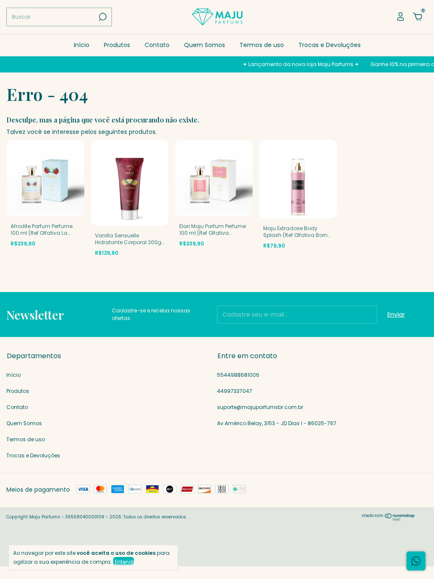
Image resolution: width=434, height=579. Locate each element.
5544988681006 (238, 375)
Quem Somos (204, 45)
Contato (157, 45)
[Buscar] (102, 16)
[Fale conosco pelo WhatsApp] (416, 561)
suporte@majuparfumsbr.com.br (260, 407)
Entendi (124, 561)
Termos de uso (261, 45)
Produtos (117, 45)
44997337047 (234, 391)
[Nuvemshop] (388, 519)
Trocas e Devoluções (329, 45)
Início (81, 45)
